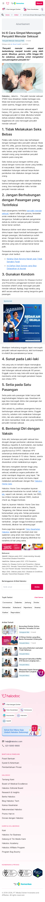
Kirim (37, 587)
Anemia (37, 607)
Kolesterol (17, 607)
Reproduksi (15, 612)
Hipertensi (28, 607)
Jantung (28, 602)
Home (7, 15)
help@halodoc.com (12, 741)
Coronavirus (7, 602)
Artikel (16, 15)
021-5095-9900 (11, 746)
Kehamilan (6, 607)
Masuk (39, 3)
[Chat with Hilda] (41, 672)
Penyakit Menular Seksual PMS (13, 41)
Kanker (5, 612)
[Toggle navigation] (3, 3)
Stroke (36, 602)
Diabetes (18, 602)
